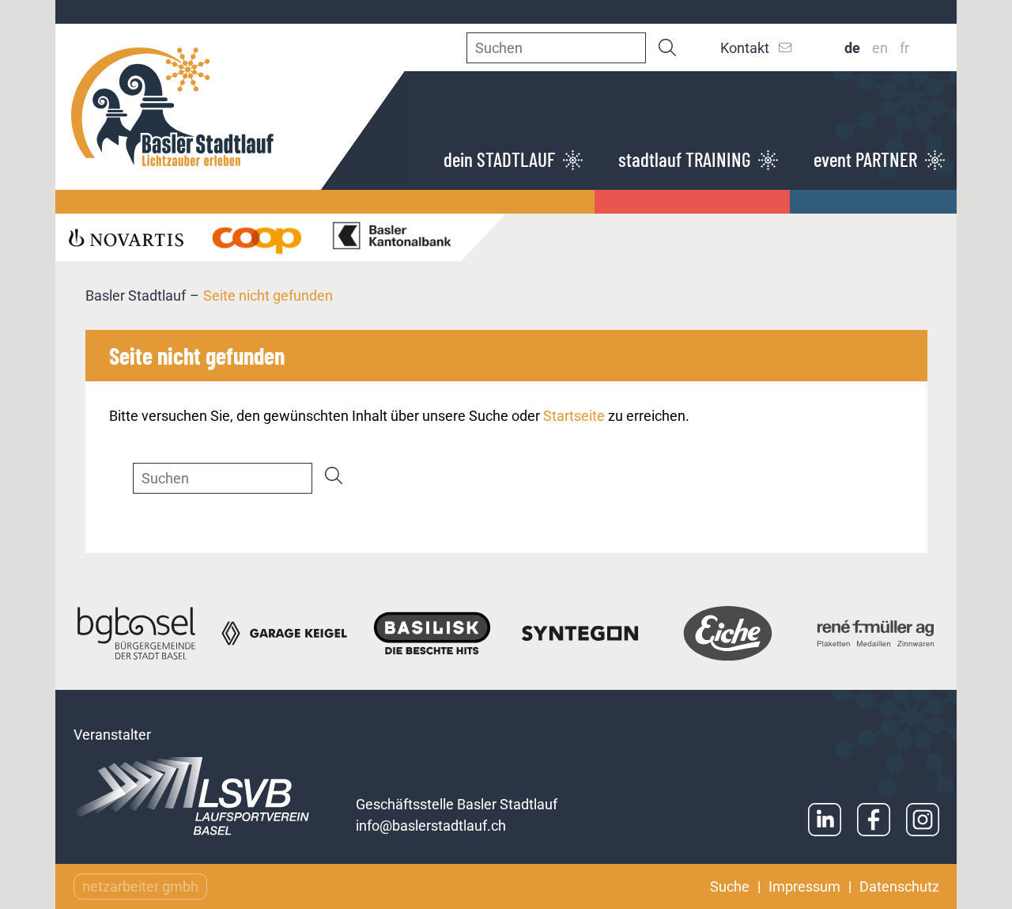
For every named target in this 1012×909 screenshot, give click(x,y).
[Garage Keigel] (284, 633)
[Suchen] (667, 47)
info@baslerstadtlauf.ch (431, 825)
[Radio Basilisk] (432, 633)
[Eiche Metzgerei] (728, 633)
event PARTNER (865, 159)
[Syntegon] (580, 633)
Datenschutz (899, 886)
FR (904, 48)
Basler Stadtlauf (135, 295)
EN (880, 48)
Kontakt (744, 48)
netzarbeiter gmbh (140, 886)
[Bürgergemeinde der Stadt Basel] (136, 633)
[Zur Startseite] (229, 106)
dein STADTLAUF (499, 159)
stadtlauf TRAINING (684, 159)
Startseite (574, 415)
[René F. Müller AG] (875, 633)
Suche (730, 886)
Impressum (804, 886)
